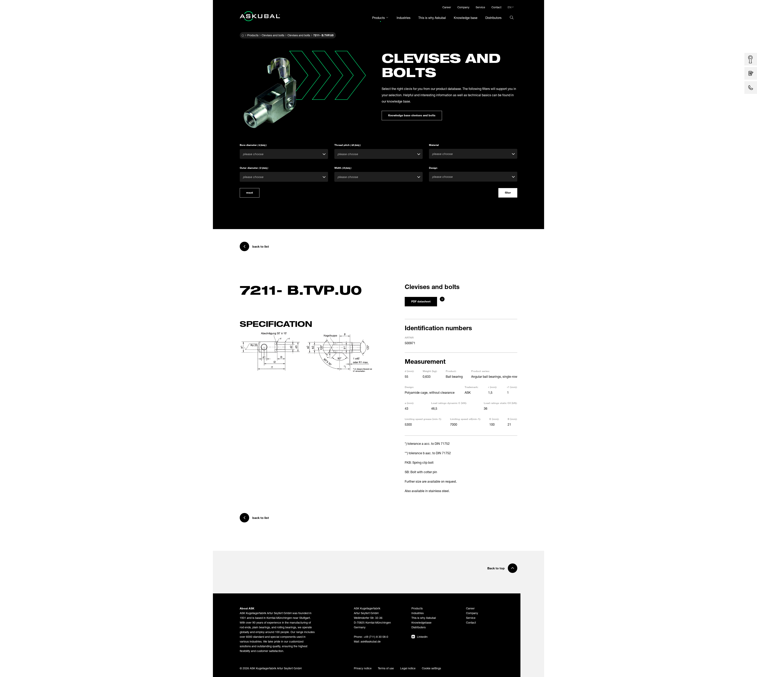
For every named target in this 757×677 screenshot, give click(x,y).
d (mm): (409, 371)
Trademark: (471, 387)
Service (470, 617)
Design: (409, 387)
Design (433, 167)
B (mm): (512, 419)
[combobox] (284, 154)
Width (342, 167)
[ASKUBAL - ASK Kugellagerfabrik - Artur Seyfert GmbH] (260, 16)
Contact (471, 622)
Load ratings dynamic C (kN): (449, 403)
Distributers (418, 627)
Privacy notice (363, 668)
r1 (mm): (512, 387)
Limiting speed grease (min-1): (423, 419)
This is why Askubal (423, 617)
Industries (417, 613)
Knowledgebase (421, 622)
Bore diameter (253, 144)
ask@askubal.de (371, 641)
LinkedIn (422, 636)
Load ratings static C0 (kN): (500, 403)
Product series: (480, 371)
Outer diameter (254, 167)
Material (434, 144)
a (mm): (409, 403)
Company (472, 613)
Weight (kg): (430, 371)
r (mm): (492, 387)
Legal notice (408, 668)
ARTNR (409, 337)
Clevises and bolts (273, 35)
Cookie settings (431, 668)
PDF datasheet (421, 301)
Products (252, 35)
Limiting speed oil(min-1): (465, 419)
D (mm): (494, 419)
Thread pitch (347, 144)
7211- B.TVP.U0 (323, 35)
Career (470, 608)
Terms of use (386, 668)
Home (242, 35)
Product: (451, 371)
